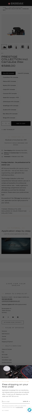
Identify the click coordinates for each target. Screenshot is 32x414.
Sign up (25, 401)
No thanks (5, 410)
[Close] (29, 368)
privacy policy (19, 407)
